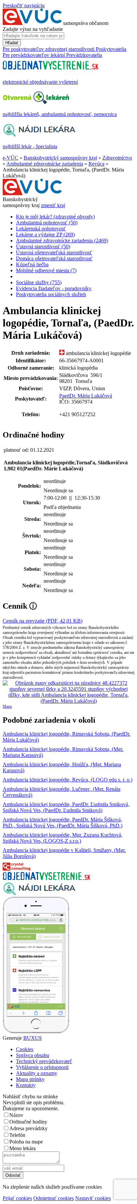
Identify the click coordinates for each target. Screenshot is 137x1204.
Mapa (7, 706)
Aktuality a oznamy (36, 1073)
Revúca (96, 164)
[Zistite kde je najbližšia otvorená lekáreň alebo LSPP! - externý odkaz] (36, 1032)
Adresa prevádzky (28, 1128)
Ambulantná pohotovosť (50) (46, 222)
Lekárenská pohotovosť (41, 228)
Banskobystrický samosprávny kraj (60, 158)
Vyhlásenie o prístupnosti (42, 1067)
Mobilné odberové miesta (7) (46, 270)
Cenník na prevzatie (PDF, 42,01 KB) (42, 621)
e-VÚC (10, 158)
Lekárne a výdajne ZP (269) (45, 234)
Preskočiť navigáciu (24, 5)
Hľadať (11, 42)
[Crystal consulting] (16, 869)
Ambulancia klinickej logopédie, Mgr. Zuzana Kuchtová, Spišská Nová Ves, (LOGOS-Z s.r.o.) (62, 838)
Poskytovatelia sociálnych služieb (51, 294)
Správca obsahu (32, 1055)
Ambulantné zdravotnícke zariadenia (44, 164)
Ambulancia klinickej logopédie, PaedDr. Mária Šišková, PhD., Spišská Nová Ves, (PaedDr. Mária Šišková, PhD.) (62, 822)
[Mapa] (68, 692)
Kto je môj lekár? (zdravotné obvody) (55, 216)
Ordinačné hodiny (28, 1122)
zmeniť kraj (53, 205)
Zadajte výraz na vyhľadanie (33, 29)
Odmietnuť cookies (53, 1198)
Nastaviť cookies (93, 1198)
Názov (16, 1115)
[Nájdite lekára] (39, 894)
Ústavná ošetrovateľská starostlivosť (54, 252)
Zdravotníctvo (117, 158)
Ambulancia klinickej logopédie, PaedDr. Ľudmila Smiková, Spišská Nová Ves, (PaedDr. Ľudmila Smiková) (66, 807)
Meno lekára (22, 1148)
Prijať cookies (17, 1198)
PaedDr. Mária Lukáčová (85, 396)
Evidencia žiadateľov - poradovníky (53, 288)
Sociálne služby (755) (39, 282)
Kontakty (26, 1085)
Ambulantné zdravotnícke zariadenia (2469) (62, 240)
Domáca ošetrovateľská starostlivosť (54, 258)
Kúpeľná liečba (32, 264)
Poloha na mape (26, 1141)
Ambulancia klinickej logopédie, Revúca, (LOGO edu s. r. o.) (67, 780)
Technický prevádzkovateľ (44, 1061)
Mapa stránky (30, 1079)
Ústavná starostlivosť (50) (43, 246)
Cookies (24, 1049)
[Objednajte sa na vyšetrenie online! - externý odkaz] (46, 878)
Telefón (17, 1135)
